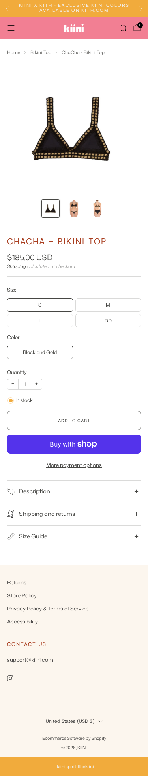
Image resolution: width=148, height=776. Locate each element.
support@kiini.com (30, 659)
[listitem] (74, 8)
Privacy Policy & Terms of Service (47, 608)
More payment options (74, 465)
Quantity (17, 372)
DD (108, 320)
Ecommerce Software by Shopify (74, 738)
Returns (16, 582)
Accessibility (22, 621)
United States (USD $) (70, 721)
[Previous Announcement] (7, 8)
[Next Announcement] (141, 8)
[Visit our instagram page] (10, 678)
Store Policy (22, 595)
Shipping (16, 266)
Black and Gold (40, 352)
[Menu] (11, 28)
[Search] (123, 28)
